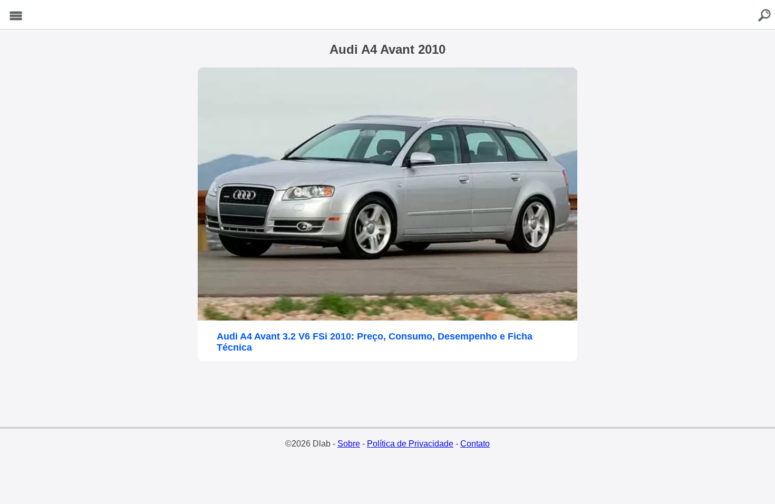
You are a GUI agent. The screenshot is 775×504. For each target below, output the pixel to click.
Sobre (348, 443)
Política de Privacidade (410, 443)
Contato (475, 443)
